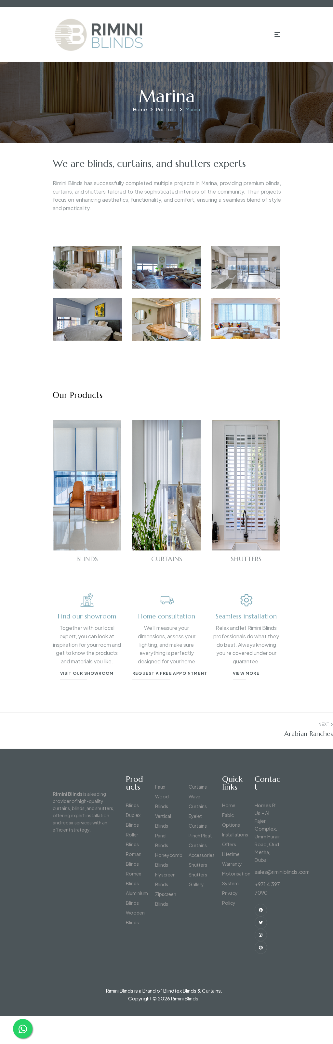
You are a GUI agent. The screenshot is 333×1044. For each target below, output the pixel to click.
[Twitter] (261, 922)
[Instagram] (261, 935)
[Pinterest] (261, 947)
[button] (169, 675)
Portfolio (166, 109)
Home (140, 109)
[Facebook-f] (261, 910)
